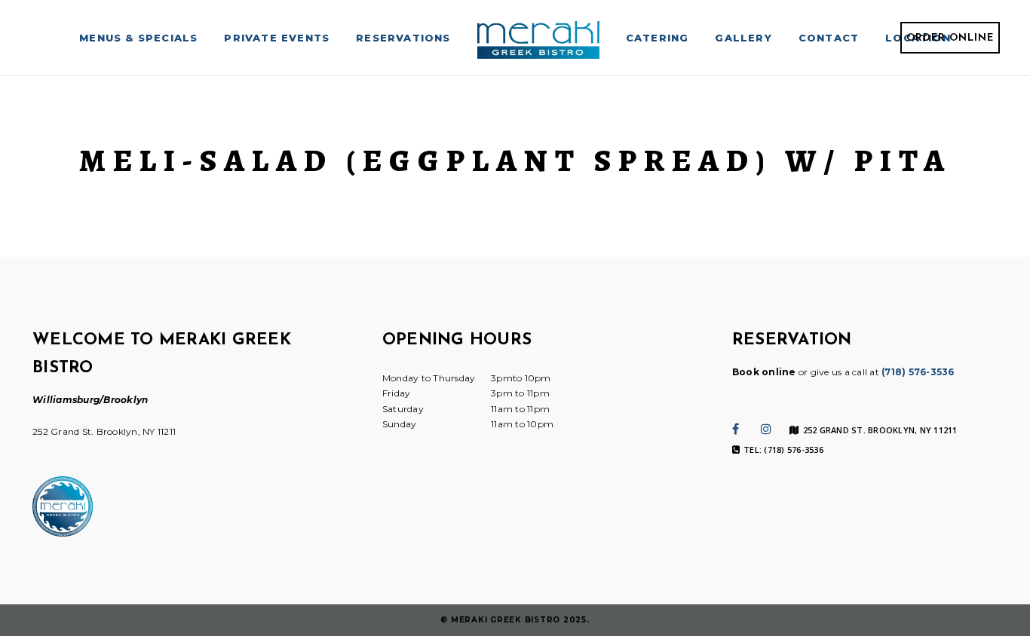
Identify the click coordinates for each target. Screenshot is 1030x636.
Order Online (950, 38)
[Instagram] (766, 429)
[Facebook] (735, 429)
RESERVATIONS (403, 38)
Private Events (277, 38)
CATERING (657, 38)
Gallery (743, 38)
